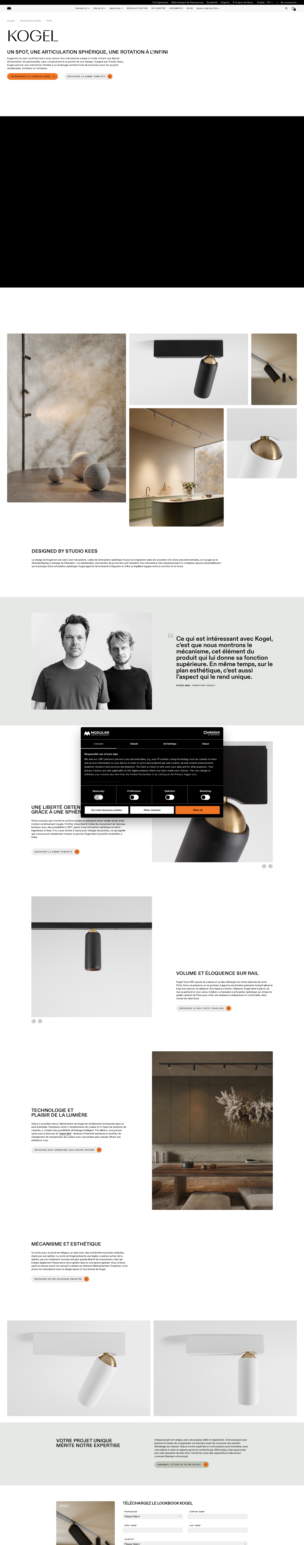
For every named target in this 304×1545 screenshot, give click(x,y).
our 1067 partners (103, 759)
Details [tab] (134, 743)
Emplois (225, 2)
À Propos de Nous (243, 2)
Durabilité (212, 2)
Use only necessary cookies (106, 810)
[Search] (286, 8)
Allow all (197, 810)
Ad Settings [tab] (169, 743)
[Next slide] (270, 866)
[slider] (156, 272)
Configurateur (160, 2)
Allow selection (152, 810)
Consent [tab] (98, 743)
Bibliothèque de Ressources (187, 2)
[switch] (134, 797)
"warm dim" (65, 1133)
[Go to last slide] (264, 866)
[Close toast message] (57, 1512)
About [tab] (205, 743)
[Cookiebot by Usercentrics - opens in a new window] (206, 733)
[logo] (9, 8)
